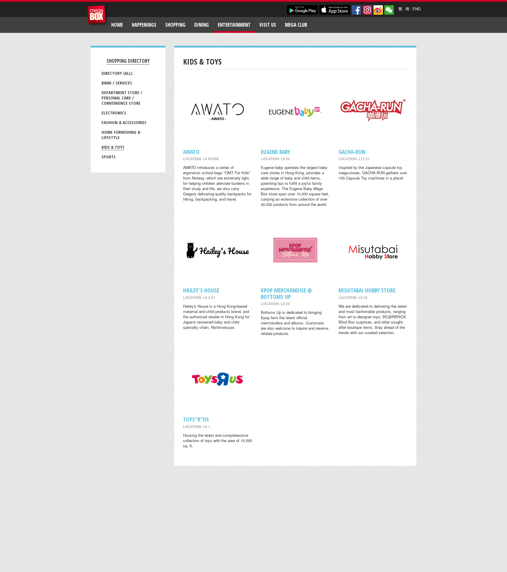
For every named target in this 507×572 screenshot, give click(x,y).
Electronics (114, 113)
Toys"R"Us (196, 419)
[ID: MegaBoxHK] (389, 10)
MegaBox (98, 16)
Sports (109, 157)
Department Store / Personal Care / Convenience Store (122, 97)
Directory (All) (117, 73)
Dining (201, 24)
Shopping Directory (128, 60)
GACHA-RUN (352, 152)
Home (117, 24)
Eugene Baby (275, 152)
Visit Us (267, 24)
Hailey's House (201, 290)
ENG (417, 8)
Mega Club (296, 24)
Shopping (175, 24)
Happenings (144, 24)
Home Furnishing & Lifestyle (121, 134)
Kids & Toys (113, 147)
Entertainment (234, 24)
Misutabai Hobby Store (367, 290)
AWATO (191, 152)
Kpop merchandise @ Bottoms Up (286, 293)
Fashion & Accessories (124, 122)
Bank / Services (117, 83)
